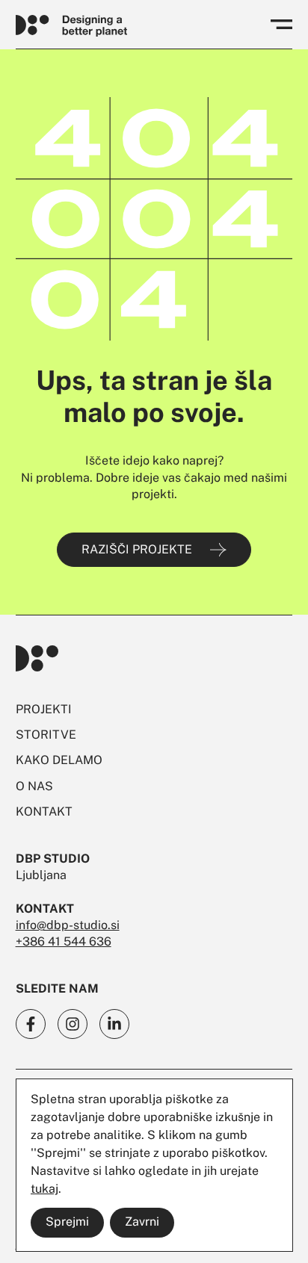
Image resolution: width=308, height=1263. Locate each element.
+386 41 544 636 (63, 941)
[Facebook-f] (31, 1024)
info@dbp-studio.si (68, 925)
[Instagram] (72, 1024)
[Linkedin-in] (114, 1024)
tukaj (44, 1189)
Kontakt (44, 811)
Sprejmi (67, 1221)
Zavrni (142, 1221)
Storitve (46, 734)
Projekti (44, 709)
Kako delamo (59, 760)
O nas (34, 786)
